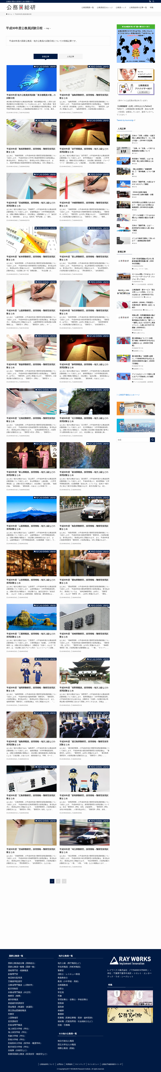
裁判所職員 (13, 999)
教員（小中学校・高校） (69, 981)
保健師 (61, 1010)
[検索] (153, 1)
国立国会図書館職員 (17, 1010)
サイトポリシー (93, 1064)
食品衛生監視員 (15, 977)
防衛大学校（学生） (17, 1039)
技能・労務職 (64, 1024)
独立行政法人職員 (66, 1040)
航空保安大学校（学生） (19, 1046)
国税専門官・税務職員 (18, 970)
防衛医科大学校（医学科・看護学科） (25, 1043)
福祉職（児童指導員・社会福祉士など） (76, 1021)
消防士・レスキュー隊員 (69, 974)
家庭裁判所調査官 (16, 1003)
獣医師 (61, 1003)
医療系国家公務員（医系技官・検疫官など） (28, 1053)
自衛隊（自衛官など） (18, 1050)
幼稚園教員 (63, 984)
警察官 (61, 970)
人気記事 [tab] (70, 56)
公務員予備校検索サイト (111, 1064)
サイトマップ (80, 1064)
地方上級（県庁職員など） (70, 963)
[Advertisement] (80, 922)
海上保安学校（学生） (18, 1032)
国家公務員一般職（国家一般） (22, 966)
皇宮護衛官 (13, 1021)
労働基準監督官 (15, 981)
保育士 (61, 988)
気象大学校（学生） (17, 1035)
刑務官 (11, 1013)
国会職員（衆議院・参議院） (21, 1006)
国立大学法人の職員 (67, 1044)
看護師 (61, 1013)
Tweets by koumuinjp (125, 120)
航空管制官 (13, 988)
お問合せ (60, 1064)
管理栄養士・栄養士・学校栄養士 (73, 999)
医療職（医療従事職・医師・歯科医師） (76, 1017)
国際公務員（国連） (67, 1048)
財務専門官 (13, 974)
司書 (60, 995)
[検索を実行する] (152, 439)
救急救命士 (63, 977)
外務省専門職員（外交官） (20, 992)
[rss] (150, 1)
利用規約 (69, 1064)
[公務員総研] (21, 7)
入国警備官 (13, 1017)
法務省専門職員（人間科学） (21, 984)
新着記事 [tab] (45, 56)
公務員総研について (47, 1064)
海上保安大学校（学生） (19, 1028)
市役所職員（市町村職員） (70, 966)
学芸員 (61, 992)
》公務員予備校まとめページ (128, 394)
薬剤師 (61, 1006)
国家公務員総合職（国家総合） (22, 963)
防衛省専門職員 (15, 1024)
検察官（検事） (15, 995)
